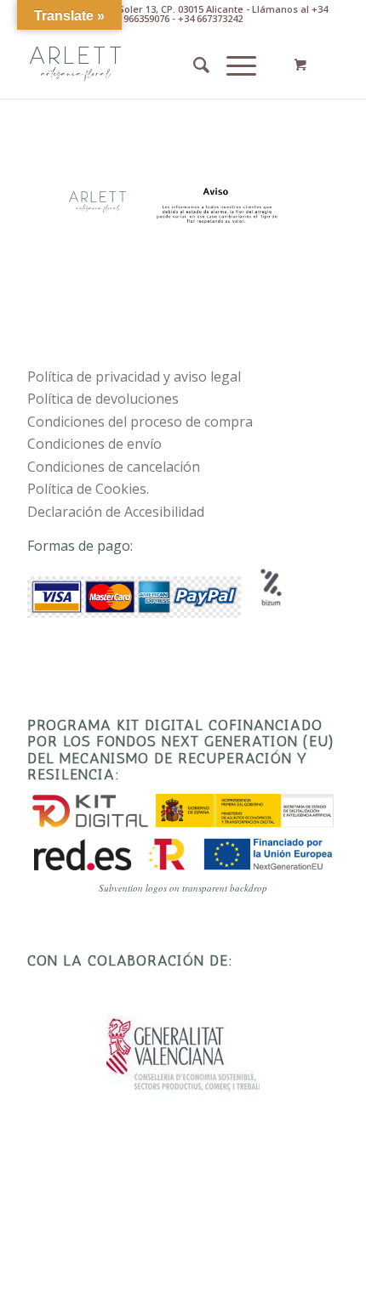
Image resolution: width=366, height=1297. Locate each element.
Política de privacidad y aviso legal (134, 376)
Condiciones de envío (94, 443)
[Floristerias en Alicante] (151, 65)
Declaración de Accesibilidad (115, 511)
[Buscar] (192, 65)
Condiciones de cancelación (113, 466)
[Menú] (232, 65)
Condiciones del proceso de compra (140, 421)
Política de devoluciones (103, 398)
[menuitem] (192, 65)
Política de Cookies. (88, 488)
